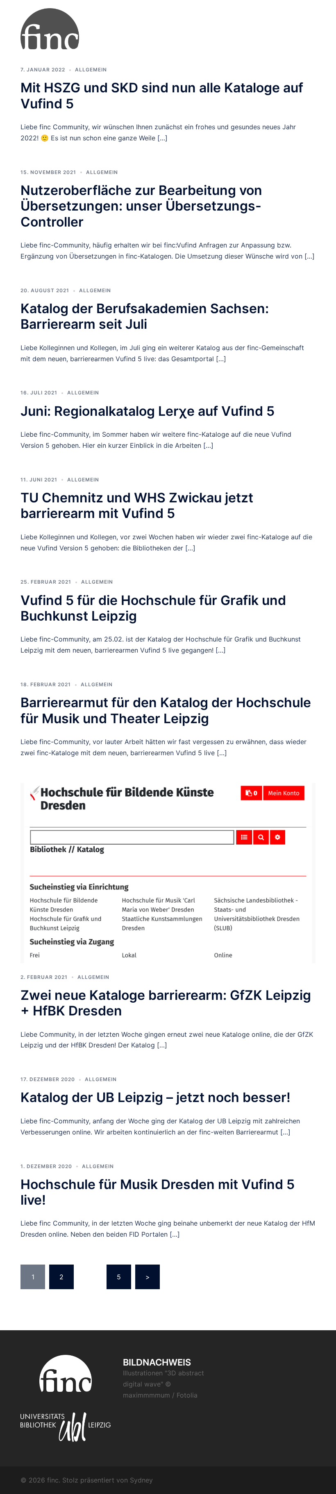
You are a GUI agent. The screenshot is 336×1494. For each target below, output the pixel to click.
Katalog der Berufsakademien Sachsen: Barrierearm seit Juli (144, 316)
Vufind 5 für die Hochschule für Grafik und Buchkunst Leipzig (153, 608)
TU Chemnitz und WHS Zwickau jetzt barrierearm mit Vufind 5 (136, 505)
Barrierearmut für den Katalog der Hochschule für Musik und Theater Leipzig (165, 710)
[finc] (49, 28)
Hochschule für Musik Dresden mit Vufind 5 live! (157, 1192)
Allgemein (91, 69)
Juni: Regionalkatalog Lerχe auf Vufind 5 (147, 411)
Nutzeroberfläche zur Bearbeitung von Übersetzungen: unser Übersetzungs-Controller (141, 206)
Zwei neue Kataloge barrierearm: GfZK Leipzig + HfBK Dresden (165, 1003)
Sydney (141, 1480)
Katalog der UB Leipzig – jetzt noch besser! (155, 1097)
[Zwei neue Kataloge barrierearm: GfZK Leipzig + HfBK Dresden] (168, 872)
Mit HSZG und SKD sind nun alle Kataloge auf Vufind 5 (161, 95)
